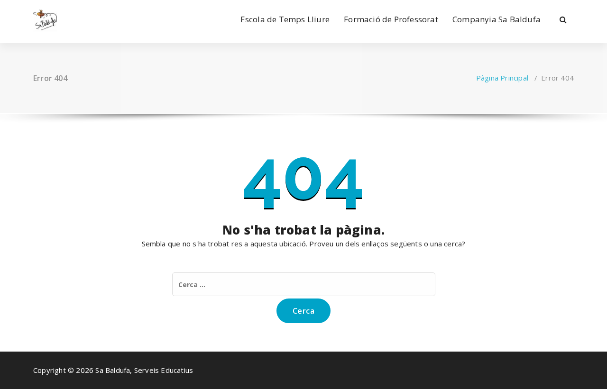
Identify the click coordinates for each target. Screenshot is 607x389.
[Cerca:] (303, 284)
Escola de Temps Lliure (285, 19)
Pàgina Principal (502, 77)
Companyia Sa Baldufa (496, 19)
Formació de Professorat (391, 19)
